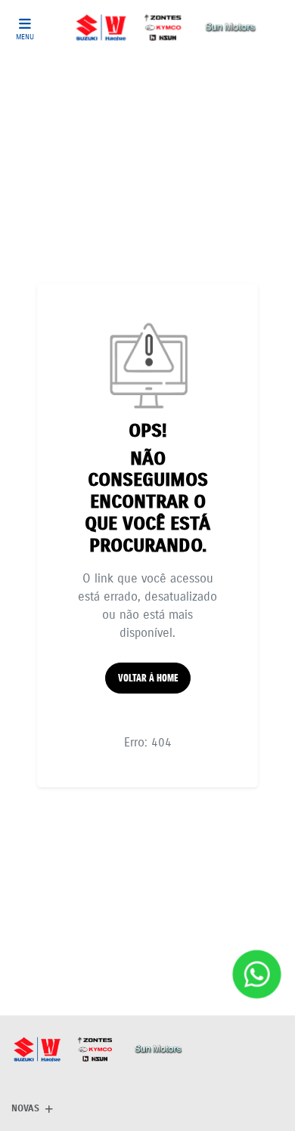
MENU (25, 37)
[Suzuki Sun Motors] (166, 28)
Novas (25, 1108)
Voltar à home (148, 677)
